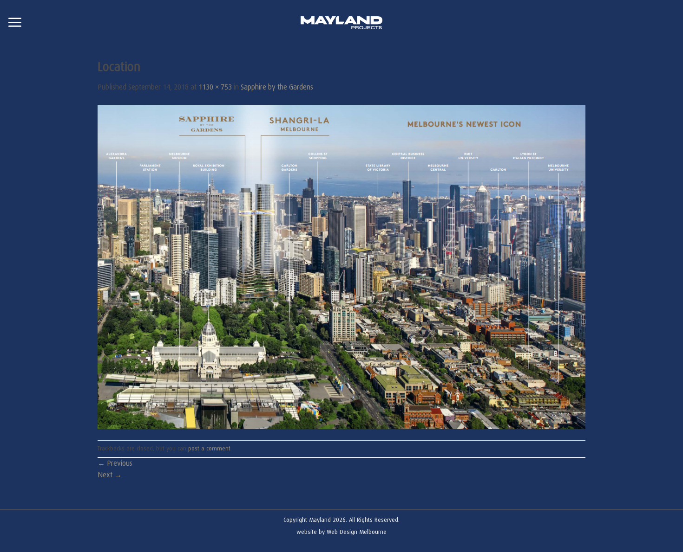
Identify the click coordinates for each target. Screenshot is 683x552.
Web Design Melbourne (357, 531)
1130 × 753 (215, 87)
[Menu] (14, 22)
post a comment (209, 448)
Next (110, 475)
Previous (115, 463)
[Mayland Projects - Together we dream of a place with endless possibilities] (342, 22)
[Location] (341, 267)
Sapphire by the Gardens (277, 87)
